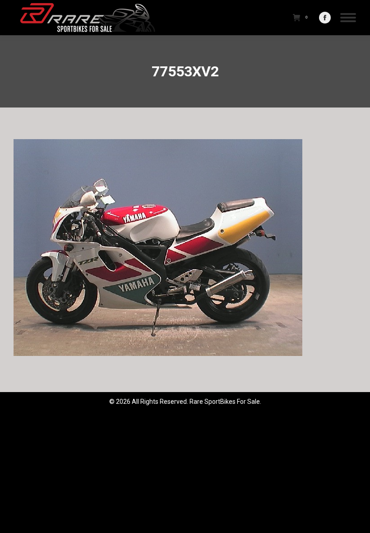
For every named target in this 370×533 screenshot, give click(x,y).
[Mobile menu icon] (348, 17)
